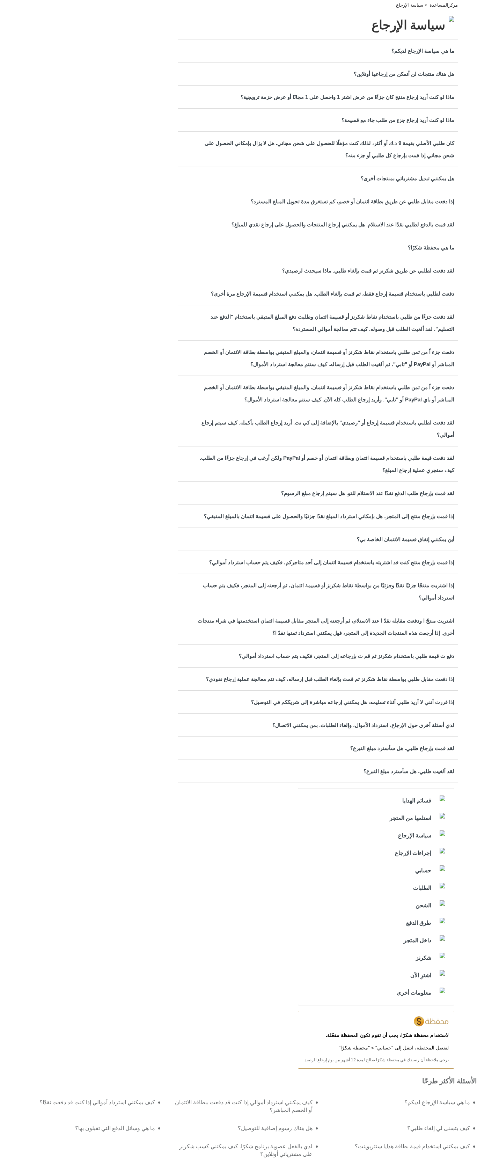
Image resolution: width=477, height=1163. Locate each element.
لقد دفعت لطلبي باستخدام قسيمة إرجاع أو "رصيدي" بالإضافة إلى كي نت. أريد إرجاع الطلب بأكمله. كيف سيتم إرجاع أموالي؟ (327, 429)
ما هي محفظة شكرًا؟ (431, 247)
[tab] (318, 50)
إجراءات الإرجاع (413, 853)
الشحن (423, 905)
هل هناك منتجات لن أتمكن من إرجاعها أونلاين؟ (404, 74)
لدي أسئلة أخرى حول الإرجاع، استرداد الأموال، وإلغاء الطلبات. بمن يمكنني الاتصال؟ (363, 725)
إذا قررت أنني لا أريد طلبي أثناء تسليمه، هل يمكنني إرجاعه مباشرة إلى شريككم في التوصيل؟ (352, 702)
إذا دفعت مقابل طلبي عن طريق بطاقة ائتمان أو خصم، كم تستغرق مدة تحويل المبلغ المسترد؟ (352, 201)
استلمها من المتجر (410, 818)
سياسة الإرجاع (409, 5)
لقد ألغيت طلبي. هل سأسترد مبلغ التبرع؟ (409, 771)
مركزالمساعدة (444, 5)
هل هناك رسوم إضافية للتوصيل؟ (275, 1128)
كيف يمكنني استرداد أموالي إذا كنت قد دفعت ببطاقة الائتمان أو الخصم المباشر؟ (244, 1106)
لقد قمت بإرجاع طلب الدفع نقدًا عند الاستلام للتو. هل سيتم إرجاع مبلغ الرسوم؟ (367, 493)
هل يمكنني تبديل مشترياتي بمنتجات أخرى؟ (407, 178)
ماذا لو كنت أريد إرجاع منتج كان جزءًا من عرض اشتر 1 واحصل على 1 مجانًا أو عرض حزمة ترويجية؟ (347, 97)
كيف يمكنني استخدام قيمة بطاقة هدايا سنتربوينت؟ (412, 1146)
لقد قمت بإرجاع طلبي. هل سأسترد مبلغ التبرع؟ (402, 748)
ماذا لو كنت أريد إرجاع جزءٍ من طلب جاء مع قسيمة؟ (398, 120)
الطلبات (422, 888)
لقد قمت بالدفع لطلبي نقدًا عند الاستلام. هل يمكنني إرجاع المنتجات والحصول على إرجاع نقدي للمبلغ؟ (343, 224)
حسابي (423, 870)
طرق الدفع (418, 923)
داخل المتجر (417, 940)
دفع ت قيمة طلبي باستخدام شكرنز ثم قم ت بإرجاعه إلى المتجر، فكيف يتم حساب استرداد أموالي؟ (346, 656)
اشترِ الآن (420, 975)
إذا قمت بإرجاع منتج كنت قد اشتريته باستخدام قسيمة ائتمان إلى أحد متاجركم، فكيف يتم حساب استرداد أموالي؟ (331, 562)
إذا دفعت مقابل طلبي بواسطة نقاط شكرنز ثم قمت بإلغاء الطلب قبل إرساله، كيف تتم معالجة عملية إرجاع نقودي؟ (330, 679)
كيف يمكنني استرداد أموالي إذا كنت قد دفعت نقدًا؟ (97, 1102)
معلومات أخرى (414, 993)
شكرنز (423, 958)
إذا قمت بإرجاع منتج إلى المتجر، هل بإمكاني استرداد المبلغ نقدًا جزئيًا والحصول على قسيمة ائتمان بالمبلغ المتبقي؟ (329, 516)
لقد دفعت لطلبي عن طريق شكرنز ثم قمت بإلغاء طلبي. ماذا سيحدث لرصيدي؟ (368, 271)
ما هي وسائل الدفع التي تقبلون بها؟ (115, 1128)
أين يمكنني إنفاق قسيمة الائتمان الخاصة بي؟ (405, 539)
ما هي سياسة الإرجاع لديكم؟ (422, 51)
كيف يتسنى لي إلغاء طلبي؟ (438, 1128)
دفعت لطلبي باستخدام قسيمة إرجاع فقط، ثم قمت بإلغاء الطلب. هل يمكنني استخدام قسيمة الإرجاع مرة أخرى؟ (332, 294)
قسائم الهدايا (416, 801)
